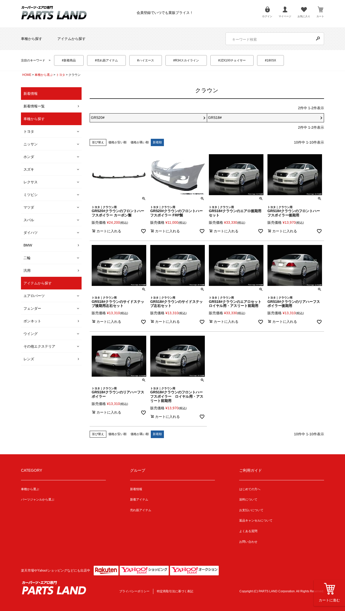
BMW (27, 245)
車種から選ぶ (44, 75)
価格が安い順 (117, 142)
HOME (26, 75)
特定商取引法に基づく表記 (175, 591)
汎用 (27, 270)
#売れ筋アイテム (106, 60)
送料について (248, 499)
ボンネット (32, 321)
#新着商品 (69, 60)
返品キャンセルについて (256, 520)
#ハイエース (145, 60)
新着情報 (136, 489)
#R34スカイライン (186, 60)
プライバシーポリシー (134, 591)
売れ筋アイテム (140, 510)
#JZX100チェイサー (232, 60)
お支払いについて (251, 510)
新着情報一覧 (34, 106)
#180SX (270, 60)
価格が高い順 (140, 142)
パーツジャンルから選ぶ (37, 499)
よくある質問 (248, 531)
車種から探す (31, 39)
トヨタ (60, 75)
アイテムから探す (71, 39)
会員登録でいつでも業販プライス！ (165, 13)
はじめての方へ (249, 489)
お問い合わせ (248, 542)
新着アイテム (139, 499)
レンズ (28, 359)
